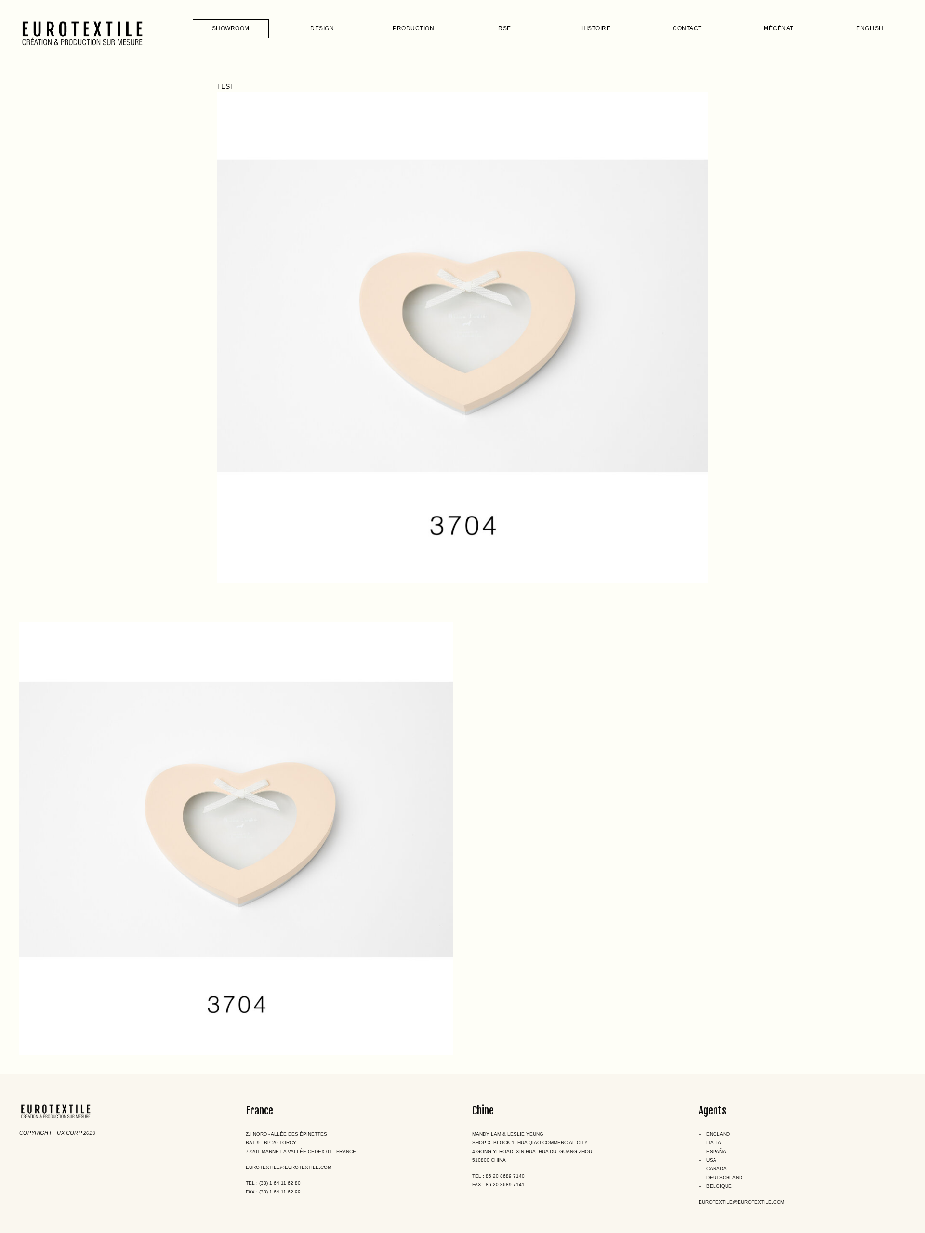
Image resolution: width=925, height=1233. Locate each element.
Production (413, 28)
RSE (504, 28)
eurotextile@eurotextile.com (288, 1167)
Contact (687, 28)
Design (322, 28)
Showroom (231, 28)
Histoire (595, 28)
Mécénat (778, 28)
